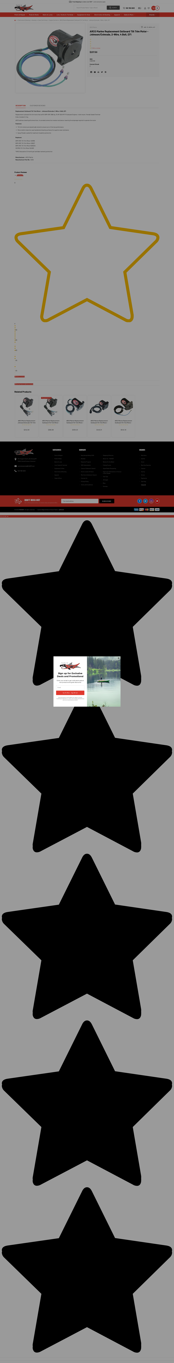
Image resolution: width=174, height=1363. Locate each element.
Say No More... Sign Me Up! (70, 693)
